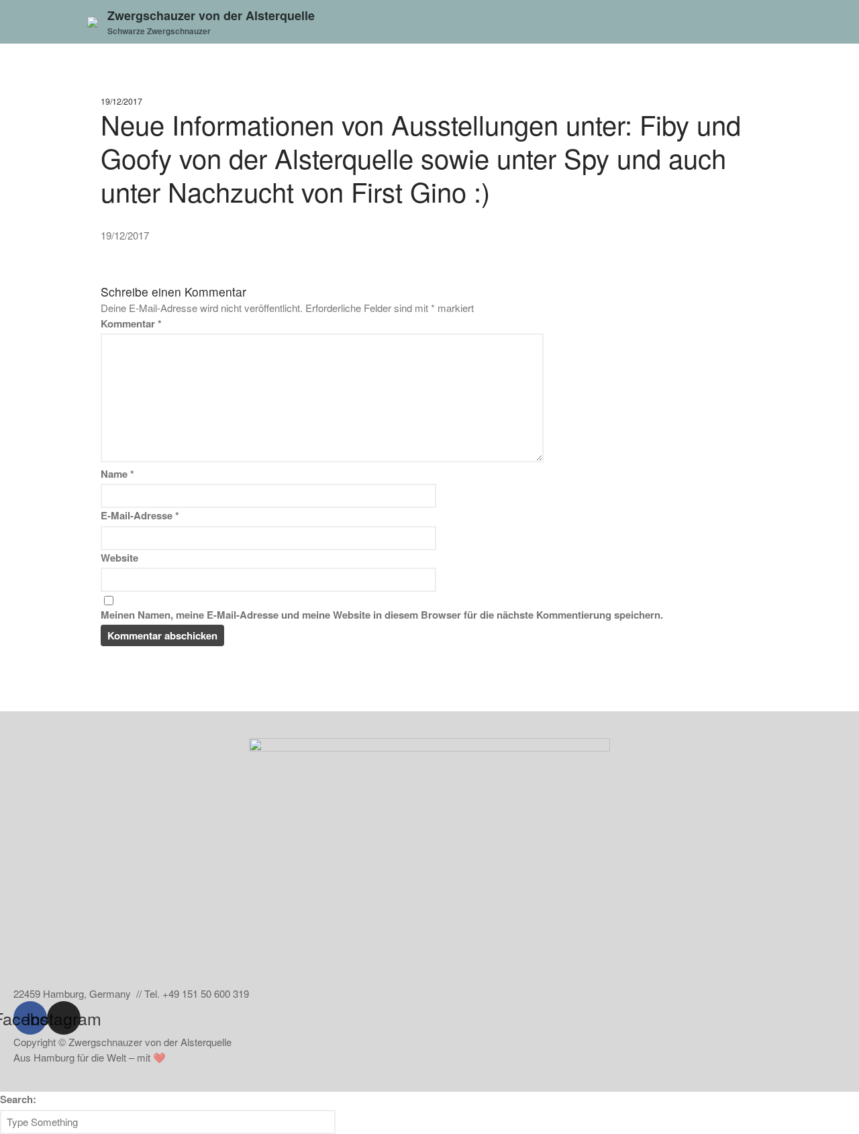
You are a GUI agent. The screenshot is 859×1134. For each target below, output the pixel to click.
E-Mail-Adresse (140, 515)
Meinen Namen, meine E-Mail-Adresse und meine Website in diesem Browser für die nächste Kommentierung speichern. (382, 614)
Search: (18, 1099)
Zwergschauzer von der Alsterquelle (211, 15)
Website (119, 557)
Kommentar (131, 323)
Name (117, 473)
